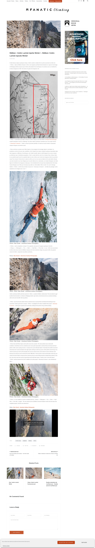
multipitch (25, 440)
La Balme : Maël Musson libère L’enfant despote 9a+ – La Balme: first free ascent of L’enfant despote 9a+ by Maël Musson (76, 87)
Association (39, 1)
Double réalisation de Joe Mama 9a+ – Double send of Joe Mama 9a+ (52, 484)
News (17, 1)
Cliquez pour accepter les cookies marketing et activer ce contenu (34, 423)
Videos (26, 1)
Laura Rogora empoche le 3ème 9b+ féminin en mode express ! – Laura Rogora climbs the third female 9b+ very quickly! (76, 82)
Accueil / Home (10, 1)
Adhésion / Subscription (55, 1)
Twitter (26, 445)
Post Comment (16, 532)
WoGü (35, 440)
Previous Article (14, 451)
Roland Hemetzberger (51, 139)
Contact (45, 1)
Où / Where (32, 1)
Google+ (18, 445)
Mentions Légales (6, 545)
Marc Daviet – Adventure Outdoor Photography (26, 243)
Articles (21, 1)
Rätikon (30, 440)
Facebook (34, 445)
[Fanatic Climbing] (47, 9)
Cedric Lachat (18, 440)
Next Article (54, 451)
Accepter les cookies (66, 542)
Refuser (84, 542)
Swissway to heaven (15, 143)
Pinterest (43, 445)
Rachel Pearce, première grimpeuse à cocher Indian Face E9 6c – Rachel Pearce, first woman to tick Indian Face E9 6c (76, 73)
